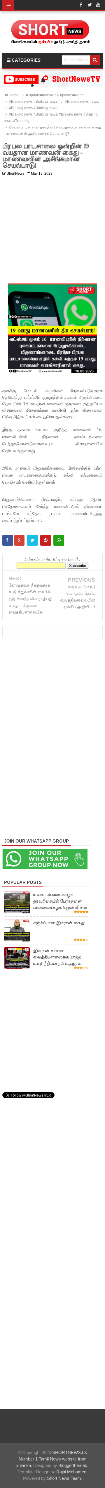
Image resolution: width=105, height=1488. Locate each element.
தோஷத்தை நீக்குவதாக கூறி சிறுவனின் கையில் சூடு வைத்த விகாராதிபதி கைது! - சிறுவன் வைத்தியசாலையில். (30, 598)
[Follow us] (89, 5)
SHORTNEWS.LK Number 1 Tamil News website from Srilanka (51, 1459)
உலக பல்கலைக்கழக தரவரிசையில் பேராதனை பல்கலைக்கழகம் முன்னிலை (60, 901)
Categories (25, 60)
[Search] (95, 60)
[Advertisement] (52, 230)
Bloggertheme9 (72, 1465)
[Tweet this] (32, 540)
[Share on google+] (19, 540)
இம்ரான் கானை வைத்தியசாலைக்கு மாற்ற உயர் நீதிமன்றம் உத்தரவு (57, 957)
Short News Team (64, 1478)
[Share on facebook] (7, 540)
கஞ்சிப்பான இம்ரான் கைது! (59, 922)
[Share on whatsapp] (58, 540)
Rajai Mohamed (71, 1471)
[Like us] (80, 5)
